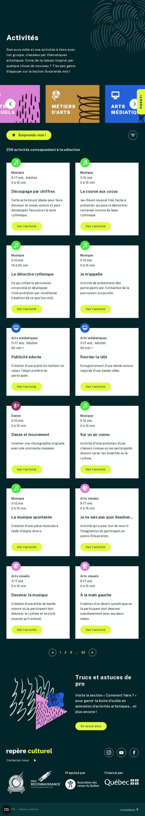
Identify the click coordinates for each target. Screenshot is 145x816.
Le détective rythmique (32, 274)
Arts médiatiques (24, 338)
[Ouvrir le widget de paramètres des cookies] (6, 809)
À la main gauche (95, 595)
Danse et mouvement (30, 434)
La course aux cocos (99, 191)
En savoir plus (91, 726)
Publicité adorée (26, 357)
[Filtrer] (133, 135)
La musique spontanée (31, 517)
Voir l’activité (26, 226)
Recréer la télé (93, 357)
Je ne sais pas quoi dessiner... (106, 517)
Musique (17, 172)
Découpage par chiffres (33, 191)
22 (83, 652)
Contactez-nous (18, 760)
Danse (16, 416)
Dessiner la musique (29, 595)
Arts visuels (89, 498)
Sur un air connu (95, 434)
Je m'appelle (91, 274)
